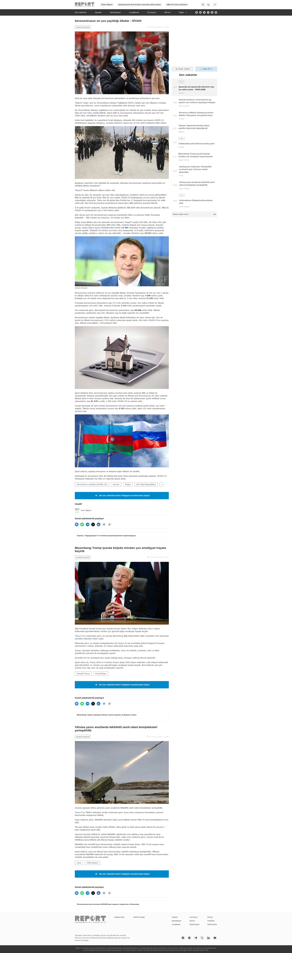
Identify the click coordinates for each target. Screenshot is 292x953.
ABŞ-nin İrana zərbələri (177, 5)
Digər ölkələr (82, 27)
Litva (79, 863)
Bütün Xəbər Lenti (180, 214)
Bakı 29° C (207, 69)
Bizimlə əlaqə (139, 917)
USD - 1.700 (184, 69)
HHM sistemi (92, 863)
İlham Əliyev (106, 5)
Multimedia (212, 924)
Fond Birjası (100, 673)
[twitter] (208, 12)
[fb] (196, 12)
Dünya (210, 917)
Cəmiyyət (193, 917)
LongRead (176, 924)
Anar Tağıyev (86, 510)
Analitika (211, 921)
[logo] (84, 4)
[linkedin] (212, 12)
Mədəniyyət (194, 924)
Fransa (165, 484)
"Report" (79, 636)
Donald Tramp (83, 673)
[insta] (200, 12)
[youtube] (216, 12)
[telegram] (204, 12)
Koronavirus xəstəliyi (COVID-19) (92, 484)
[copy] (109, 524)
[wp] (82, 524)
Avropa (116, 484)
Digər (181, 12)
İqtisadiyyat (176, 921)
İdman (192, 921)
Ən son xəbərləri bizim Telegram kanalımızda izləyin (124, 495)
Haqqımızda (119, 917)
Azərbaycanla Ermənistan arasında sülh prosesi (139, 5)
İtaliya (128, 484)
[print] (104, 524)
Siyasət (175, 917)
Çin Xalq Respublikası (146, 484)
